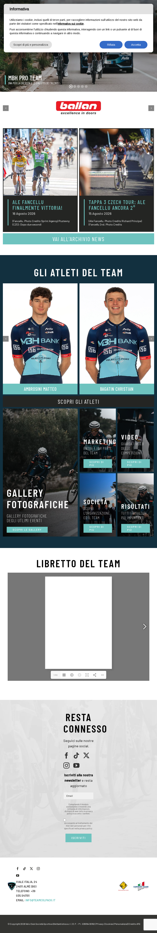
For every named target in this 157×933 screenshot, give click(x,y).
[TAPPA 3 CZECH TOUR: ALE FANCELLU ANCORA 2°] (116, 162)
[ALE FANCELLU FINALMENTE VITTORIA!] (40, 162)
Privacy (100, 923)
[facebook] (66, 755)
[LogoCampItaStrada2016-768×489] (141, 882)
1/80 (55, 675)
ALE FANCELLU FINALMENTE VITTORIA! (37, 205)
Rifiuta (111, 44)
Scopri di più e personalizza (30, 44)
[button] (6, 108)
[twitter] (86, 755)
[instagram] (66, 765)
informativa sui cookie (71, 23)
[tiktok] (76, 755)
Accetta (136, 44)
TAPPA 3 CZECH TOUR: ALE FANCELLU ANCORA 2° (117, 205)
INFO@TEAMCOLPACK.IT (40, 900)
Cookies (109, 923)
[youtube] (76, 765)
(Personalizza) (121, 923)
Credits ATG (134, 923)
